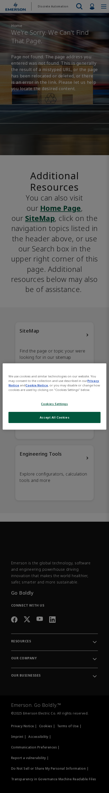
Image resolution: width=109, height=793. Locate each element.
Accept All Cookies (54, 417)
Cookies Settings (54, 404)
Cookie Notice (36, 385)
